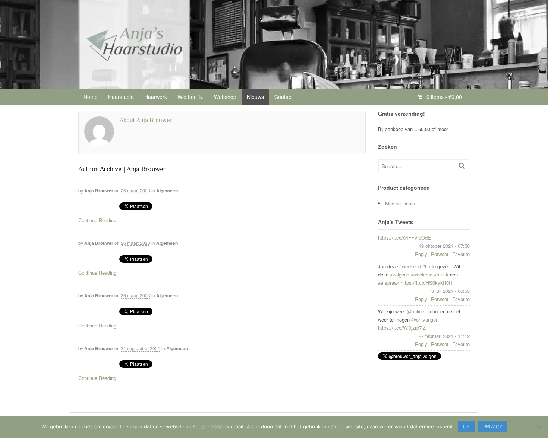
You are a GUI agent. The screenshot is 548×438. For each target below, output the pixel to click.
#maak (441, 274)
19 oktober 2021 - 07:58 (444, 245)
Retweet (439, 254)
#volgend (399, 274)
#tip (426, 266)
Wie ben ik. (190, 96)
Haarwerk (155, 96)
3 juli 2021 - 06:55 (450, 290)
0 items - (443, 96)
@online (415, 311)
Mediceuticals (400, 203)
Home (91, 96)
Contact (283, 96)
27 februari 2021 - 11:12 (444, 335)
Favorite (461, 254)
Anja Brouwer (98, 190)
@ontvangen (424, 319)
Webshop (225, 96)
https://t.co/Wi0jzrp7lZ (402, 327)
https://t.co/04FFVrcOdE (404, 237)
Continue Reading (97, 220)
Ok (466, 426)
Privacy (492, 426)
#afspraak (388, 282)
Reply (421, 254)
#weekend (410, 266)
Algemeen (167, 190)
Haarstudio (121, 96)
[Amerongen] (134, 84)
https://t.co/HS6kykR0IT (427, 282)
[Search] (462, 165)
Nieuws (255, 96)
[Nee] (538, 427)
